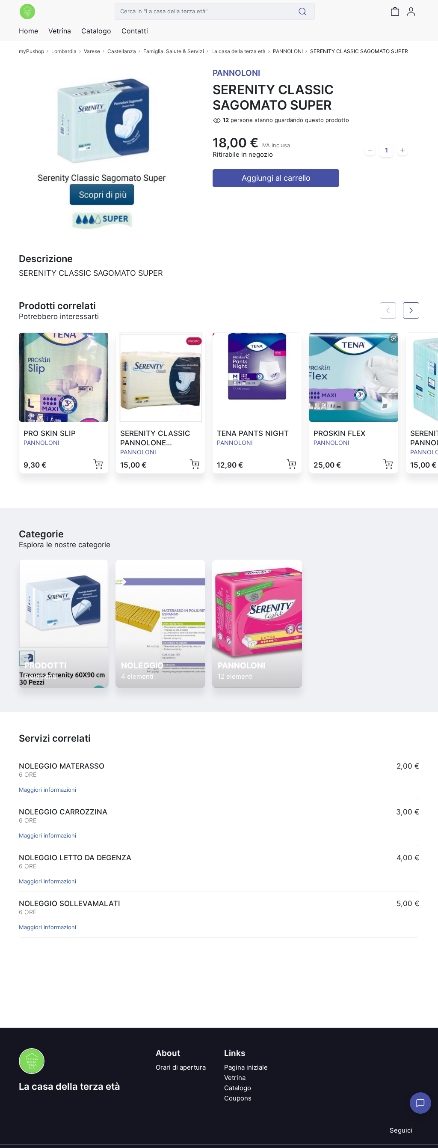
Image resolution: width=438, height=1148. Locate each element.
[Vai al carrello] (395, 11)
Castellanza (121, 51)
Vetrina (235, 1077)
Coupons (238, 1098)
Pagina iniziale (246, 1067)
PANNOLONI (288, 51)
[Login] (411, 11)
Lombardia (64, 51)
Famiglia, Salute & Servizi (173, 51)
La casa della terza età (238, 51)
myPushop (31, 51)
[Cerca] (302, 11)
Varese (92, 51)
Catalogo (96, 30)
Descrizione (46, 258)
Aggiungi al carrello (276, 177)
